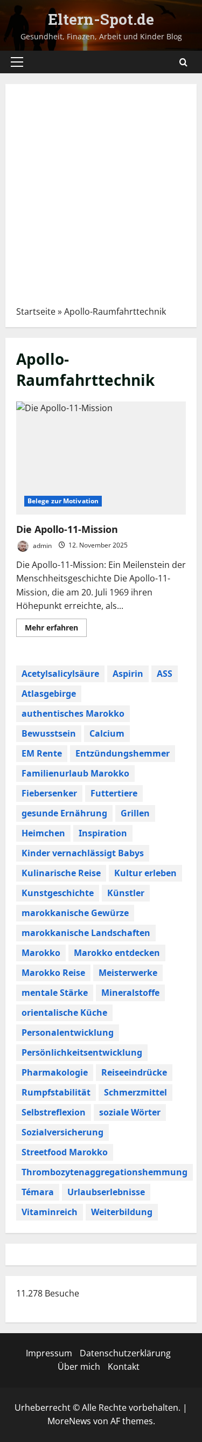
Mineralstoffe (130, 993)
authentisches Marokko (73, 713)
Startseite (35, 311)
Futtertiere (113, 793)
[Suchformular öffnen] (183, 62)
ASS (164, 674)
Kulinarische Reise (61, 873)
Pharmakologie (55, 1072)
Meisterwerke (128, 973)
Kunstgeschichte (58, 893)
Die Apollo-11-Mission (101, 458)
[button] (17, 62)
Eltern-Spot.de (101, 19)
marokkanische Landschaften (86, 933)
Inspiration (103, 833)
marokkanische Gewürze (75, 913)
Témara (38, 1192)
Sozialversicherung (62, 1132)
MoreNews (69, 1421)
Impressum (49, 1353)
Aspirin (128, 674)
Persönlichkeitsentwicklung (82, 1052)
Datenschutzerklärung (125, 1353)
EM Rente (42, 753)
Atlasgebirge (49, 693)
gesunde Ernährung (64, 813)
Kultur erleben (145, 873)
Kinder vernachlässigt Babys (83, 853)
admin (41, 545)
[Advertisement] (101, 199)
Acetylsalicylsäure (60, 674)
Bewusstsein (49, 733)
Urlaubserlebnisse (106, 1192)
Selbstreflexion (54, 1112)
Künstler (125, 893)
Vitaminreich (50, 1212)
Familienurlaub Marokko (75, 773)
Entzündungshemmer (122, 753)
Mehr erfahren (56, 629)
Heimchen (43, 833)
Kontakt (124, 1366)
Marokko (41, 953)
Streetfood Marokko (65, 1152)
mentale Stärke (55, 993)
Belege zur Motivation (63, 500)
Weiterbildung (121, 1212)
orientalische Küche (64, 1012)
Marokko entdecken (117, 953)
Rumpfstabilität (56, 1092)
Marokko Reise (53, 973)
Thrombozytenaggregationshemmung (104, 1172)
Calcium (106, 733)
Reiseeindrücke (134, 1072)
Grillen (135, 813)
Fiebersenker (49, 793)
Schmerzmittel (135, 1092)
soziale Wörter (130, 1112)
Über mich (79, 1366)
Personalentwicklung (68, 1032)
